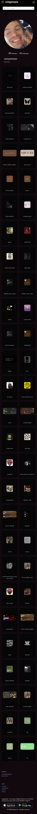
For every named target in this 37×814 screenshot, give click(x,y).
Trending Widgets (7, 774)
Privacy (4, 790)
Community (5, 788)
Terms (3, 791)
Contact (4, 786)
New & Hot (5, 776)
